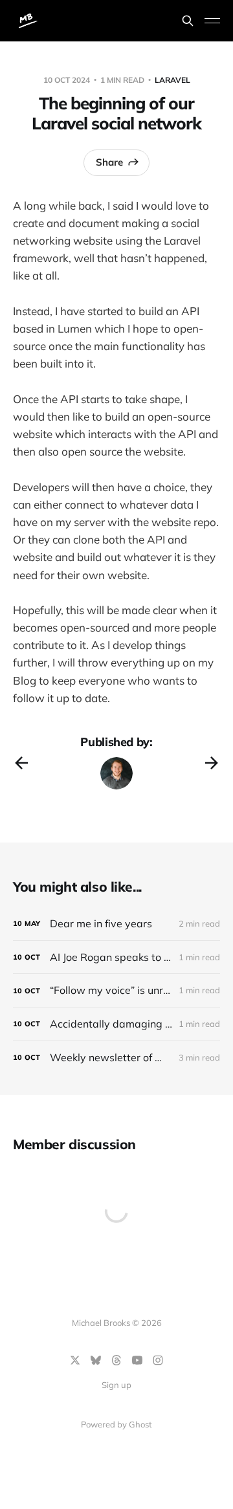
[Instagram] (158, 1360)
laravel (172, 80)
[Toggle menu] (212, 20)
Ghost (140, 1424)
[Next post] (211, 763)
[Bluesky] (96, 1360)
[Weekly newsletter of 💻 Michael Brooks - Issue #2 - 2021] (116, 1057)
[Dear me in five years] (116, 923)
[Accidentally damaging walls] (116, 1024)
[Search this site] (187, 20)
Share (109, 162)
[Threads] (116, 1360)
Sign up (116, 1385)
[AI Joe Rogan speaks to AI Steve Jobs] (116, 957)
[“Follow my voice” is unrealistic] (116, 990)
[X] (75, 1360)
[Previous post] (21, 763)
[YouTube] (137, 1360)
